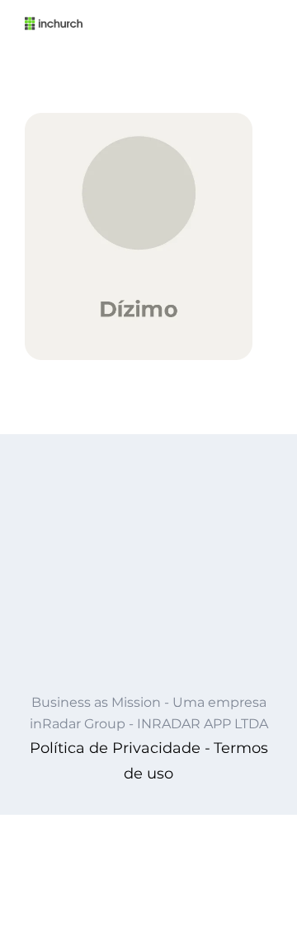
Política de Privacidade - (120, 748)
